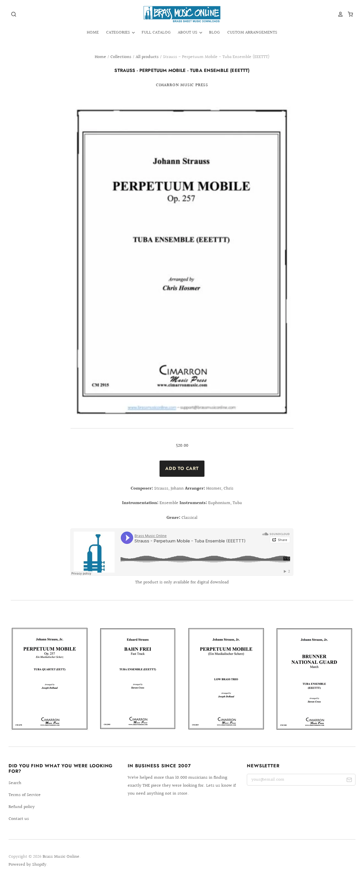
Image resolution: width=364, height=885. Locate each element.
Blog (214, 32)
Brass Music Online (61, 856)
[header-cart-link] (348, 14)
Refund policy (22, 807)
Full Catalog (156, 32)
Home (93, 32)
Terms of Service (25, 795)
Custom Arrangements (252, 32)
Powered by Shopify (27, 864)
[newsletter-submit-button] (349, 780)
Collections (120, 57)
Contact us (19, 818)
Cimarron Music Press (182, 85)
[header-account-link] (338, 14)
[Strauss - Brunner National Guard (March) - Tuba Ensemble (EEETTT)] (314, 679)
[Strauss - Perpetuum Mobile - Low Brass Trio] (226, 678)
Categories (118, 32)
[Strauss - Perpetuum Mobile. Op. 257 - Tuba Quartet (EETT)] (49, 679)
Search (15, 783)
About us (188, 32)
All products (147, 57)
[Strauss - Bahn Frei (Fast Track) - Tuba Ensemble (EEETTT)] (138, 678)
